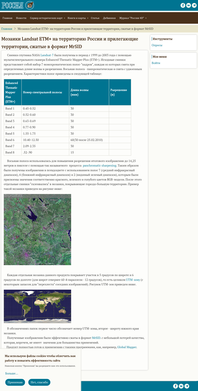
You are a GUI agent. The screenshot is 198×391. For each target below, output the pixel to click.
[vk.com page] (188, 5)
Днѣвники (109, 17)
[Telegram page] (194, 5)
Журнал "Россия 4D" (131, 17)
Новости (21, 17)
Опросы (157, 45)
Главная (7, 17)
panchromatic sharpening (99, 165)
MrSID (96, 338)
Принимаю (15, 382)
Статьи (95, 17)
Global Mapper (126, 347)
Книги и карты (77, 17)
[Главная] (18, 5)
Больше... (11, 373)
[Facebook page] (182, 5)
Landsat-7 (47, 55)
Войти (156, 63)
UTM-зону (133, 280)
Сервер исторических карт (46, 17)
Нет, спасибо (39, 382)
